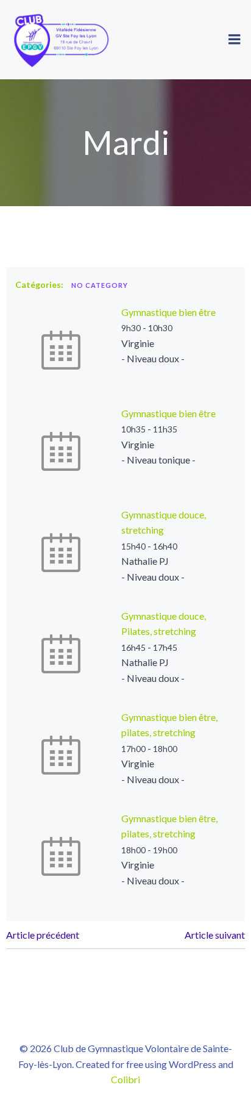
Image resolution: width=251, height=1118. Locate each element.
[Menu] (234, 39)
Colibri (125, 1079)
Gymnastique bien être (168, 312)
